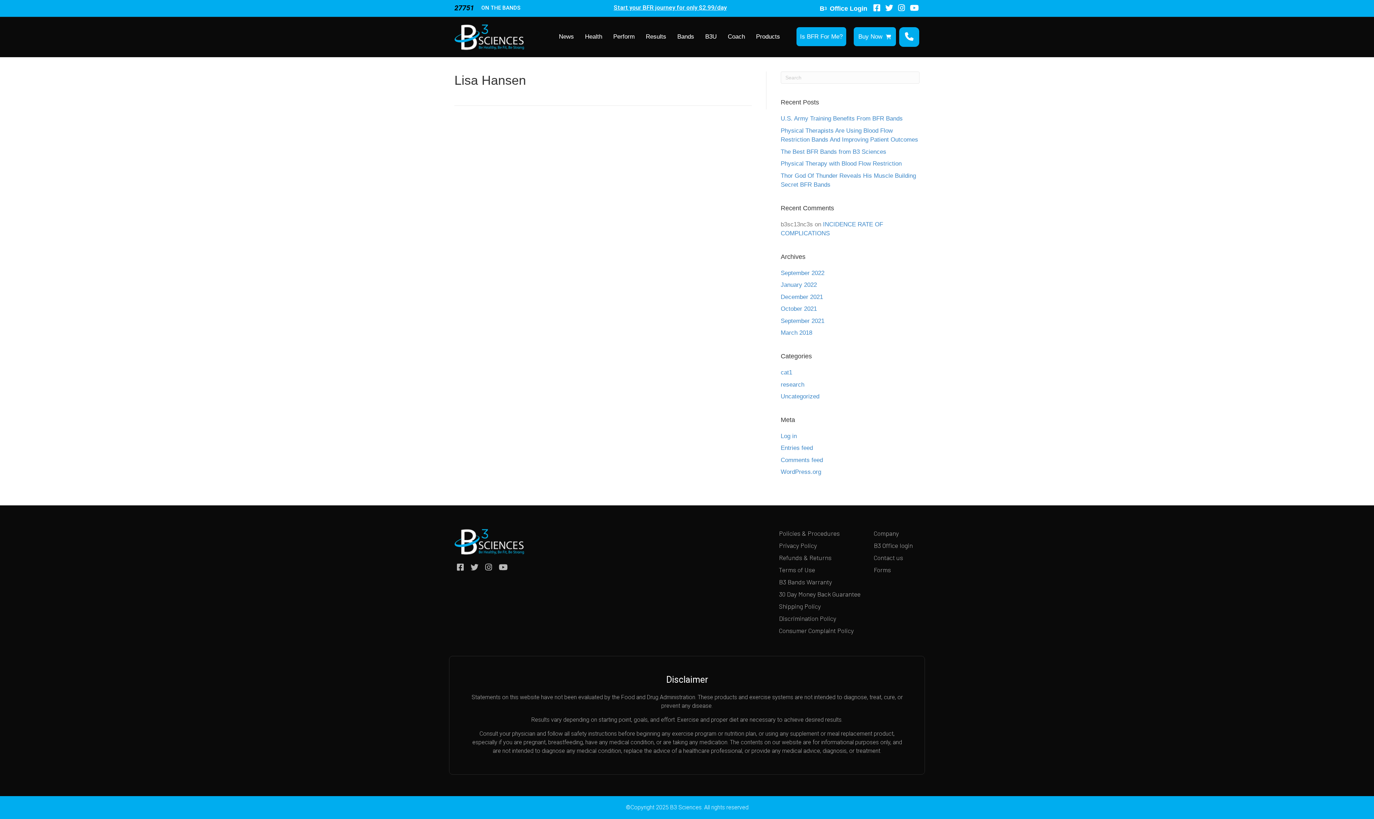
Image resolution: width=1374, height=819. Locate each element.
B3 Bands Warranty (805, 582)
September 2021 (802, 321)
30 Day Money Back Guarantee (820, 594)
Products (768, 36)
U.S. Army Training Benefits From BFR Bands (842, 118)
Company (886, 533)
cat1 (786, 372)
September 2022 (802, 273)
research (792, 384)
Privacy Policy (798, 545)
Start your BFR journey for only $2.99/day (670, 7)
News (566, 36)
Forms (882, 570)
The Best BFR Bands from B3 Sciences (833, 151)
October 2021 (799, 308)
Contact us (888, 557)
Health (593, 36)
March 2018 (796, 332)
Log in (789, 436)
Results (656, 36)
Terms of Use (797, 570)
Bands (685, 36)
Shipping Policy (800, 606)
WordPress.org (801, 472)
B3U (711, 36)
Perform (624, 36)
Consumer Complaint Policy (816, 630)
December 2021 (802, 297)
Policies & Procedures (809, 533)
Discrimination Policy (807, 618)
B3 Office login (893, 545)
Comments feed (802, 460)
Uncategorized (800, 396)
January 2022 (799, 284)
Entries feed (797, 448)
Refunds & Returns (805, 557)
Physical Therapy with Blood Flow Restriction (841, 163)
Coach (736, 36)
